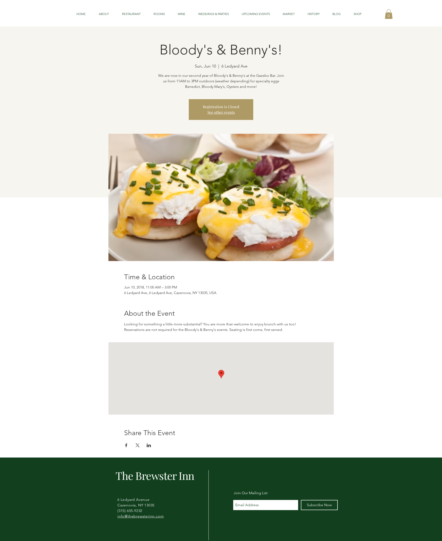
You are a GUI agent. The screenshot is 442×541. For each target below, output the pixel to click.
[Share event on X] (137, 445)
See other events (221, 112)
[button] (389, 14)
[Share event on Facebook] (126, 445)
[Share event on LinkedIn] (149, 445)
